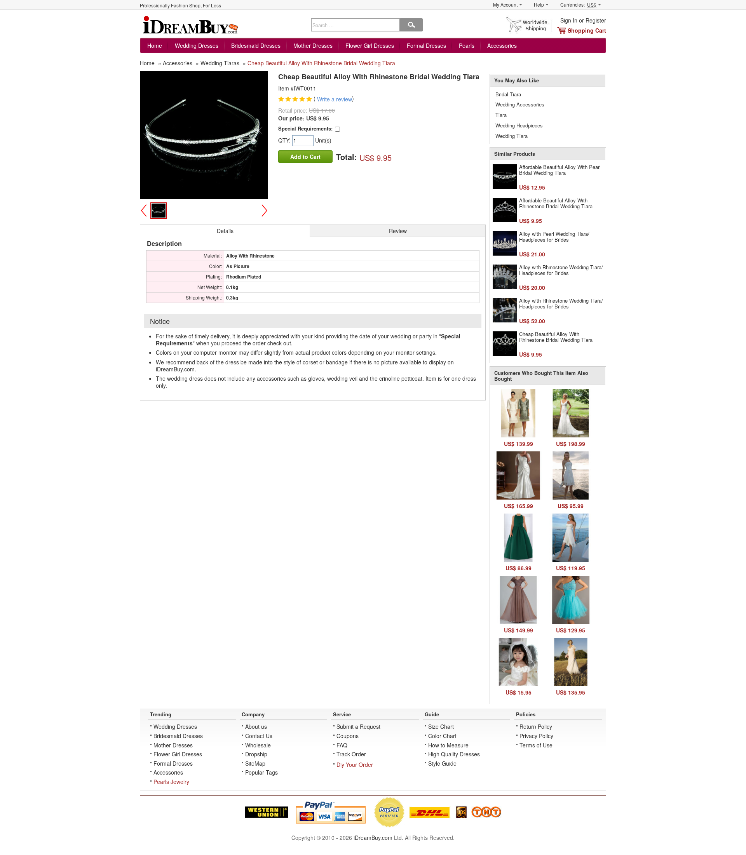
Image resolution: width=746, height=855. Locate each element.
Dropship (256, 754)
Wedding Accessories (519, 104)
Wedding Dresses (196, 45)
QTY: (285, 140)
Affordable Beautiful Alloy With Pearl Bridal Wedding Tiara (560, 170)
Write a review (334, 99)
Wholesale (258, 745)
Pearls (466, 45)
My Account (505, 4)
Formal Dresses (426, 45)
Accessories (502, 45)
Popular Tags (261, 772)
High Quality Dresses (454, 754)
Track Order (351, 754)
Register (596, 20)
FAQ (341, 745)
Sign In (568, 20)
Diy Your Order (354, 764)
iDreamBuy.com (373, 837)
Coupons (347, 736)
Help (539, 4)
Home (154, 45)
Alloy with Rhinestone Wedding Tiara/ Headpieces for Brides (561, 270)
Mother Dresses (313, 45)
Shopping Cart (587, 30)
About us (256, 726)
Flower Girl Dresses (369, 45)
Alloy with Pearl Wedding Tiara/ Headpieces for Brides (554, 237)
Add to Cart (305, 156)
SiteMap (255, 763)
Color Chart (442, 736)
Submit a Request (358, 726)
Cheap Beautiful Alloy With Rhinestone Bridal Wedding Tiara (556, 337)
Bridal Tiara (508, 94)
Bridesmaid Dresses (256, 45)
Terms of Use (536, 745)
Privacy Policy (536, 736)
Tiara (501, 114)
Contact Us (258, 736)
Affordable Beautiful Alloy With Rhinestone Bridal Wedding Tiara (556, 203)
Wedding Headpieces (519, 125)
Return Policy (535, 726)
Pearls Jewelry (171, 781)
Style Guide (442, 763)
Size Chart (441, 726)
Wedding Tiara (511, 135)
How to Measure (448, 745)
